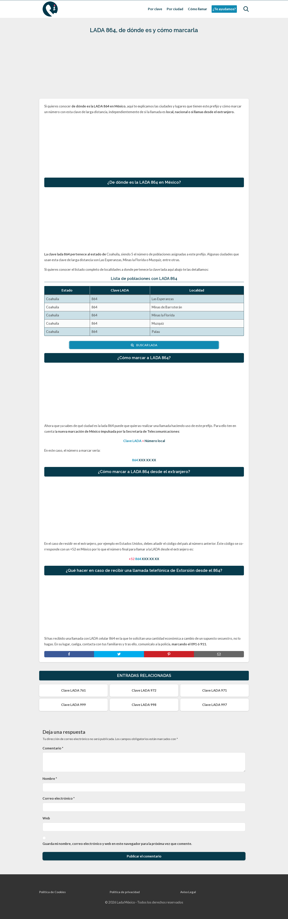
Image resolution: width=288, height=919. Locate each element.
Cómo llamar (197, 9)
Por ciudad (175, 9)
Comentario (53, 748)
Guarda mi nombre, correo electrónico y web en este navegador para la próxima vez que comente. (117, 844)
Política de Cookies (52, 892)
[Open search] (246, 9)
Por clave (155, 9)
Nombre (50, 778)
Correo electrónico (59, 798)
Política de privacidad (125, 892)
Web (46, 818)
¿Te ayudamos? (224, 9)
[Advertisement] (144, 67)
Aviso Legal (188, 892)
